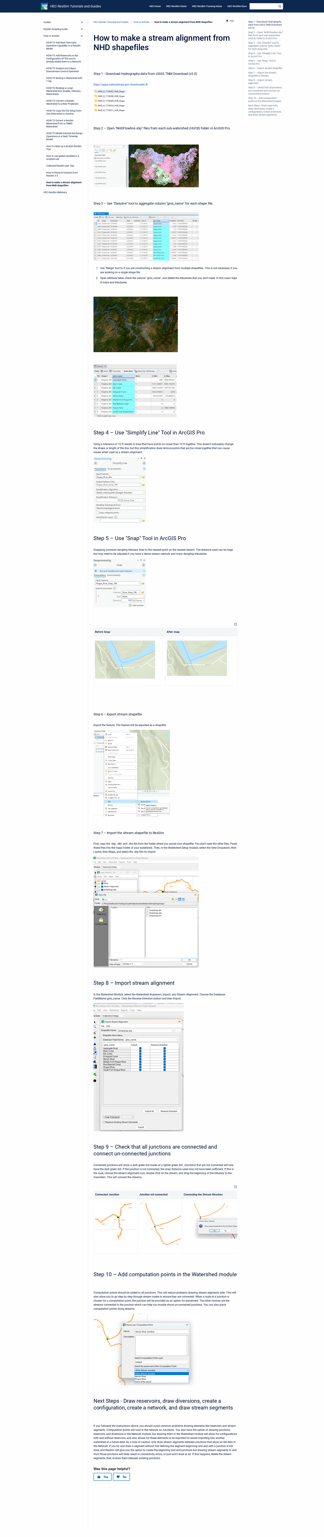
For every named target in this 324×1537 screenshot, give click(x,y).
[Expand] (81, 22)
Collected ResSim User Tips (60, 165)
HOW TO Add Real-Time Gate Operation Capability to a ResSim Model (63, 45)
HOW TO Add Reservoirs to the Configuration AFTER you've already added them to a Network (63, 58)
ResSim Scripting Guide (56, 29)
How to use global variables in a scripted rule (62, 157)
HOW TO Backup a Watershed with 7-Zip (64, 79)
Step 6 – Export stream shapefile (265, 68)
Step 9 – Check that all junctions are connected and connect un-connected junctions (265, 90)
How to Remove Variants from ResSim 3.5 (62, 174)
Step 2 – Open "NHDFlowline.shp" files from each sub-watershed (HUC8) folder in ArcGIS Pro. (265, 35)
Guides (47, 22)
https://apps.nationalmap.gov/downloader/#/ (120, 84)
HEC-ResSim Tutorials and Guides (75, 6)
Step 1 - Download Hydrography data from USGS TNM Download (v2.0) (265, 24)
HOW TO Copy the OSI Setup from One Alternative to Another (63, 112)
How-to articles (51, 35)
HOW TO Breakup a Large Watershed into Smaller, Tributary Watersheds (63, 91)
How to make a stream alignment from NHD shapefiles (64, 184)
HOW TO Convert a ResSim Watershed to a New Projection (62, 102)
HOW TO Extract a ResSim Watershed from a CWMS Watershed (59, 123)
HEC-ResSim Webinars (55, 192)
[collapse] (81, 35)
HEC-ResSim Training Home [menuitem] (207, 6)
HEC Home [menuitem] (155, 6)
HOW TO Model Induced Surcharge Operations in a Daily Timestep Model (64, 136)
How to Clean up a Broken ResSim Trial (64, 148)
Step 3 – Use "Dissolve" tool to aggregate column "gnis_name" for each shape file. (264, 45)
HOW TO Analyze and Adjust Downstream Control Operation (62, 70)
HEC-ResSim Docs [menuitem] (237, 6)
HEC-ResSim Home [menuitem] (176, 6)
